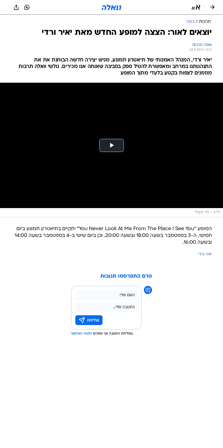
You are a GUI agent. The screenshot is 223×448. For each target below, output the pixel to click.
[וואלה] (111, 7)
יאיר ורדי (205, 254)
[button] (196, 7)
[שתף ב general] (16, 7)
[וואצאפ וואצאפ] (27, 7)
